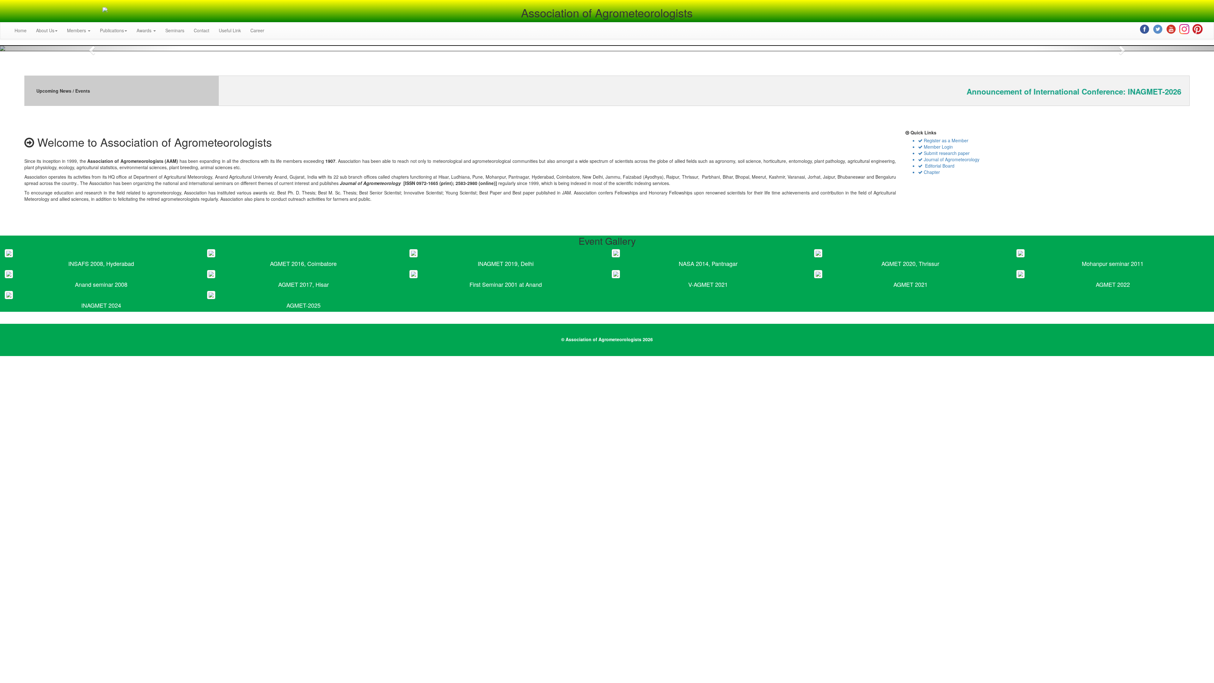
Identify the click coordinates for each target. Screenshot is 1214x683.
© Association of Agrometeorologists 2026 (607, 339)
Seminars (174, 30)
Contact (201, 30)
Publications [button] (112, 30)
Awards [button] (145, 30)
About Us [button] (45, 30)
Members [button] (77, 30)
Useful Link (230, 30)
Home (21, 30)
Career (257, 30)
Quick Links (922, 132)
